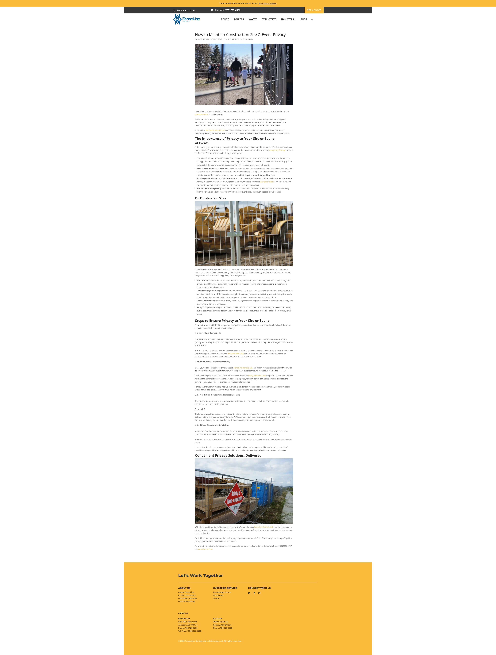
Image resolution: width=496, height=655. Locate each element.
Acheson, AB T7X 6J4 (187, 625)
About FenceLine (186, 592)
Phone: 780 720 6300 (187, 628)
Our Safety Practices (187, 598)
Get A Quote (314, 10)
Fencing (249, 39)
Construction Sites (230, 39)
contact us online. (205, 549)
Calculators (218, 595)
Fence (225, 19)
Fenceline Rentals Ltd (215, 130)
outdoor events (201, 114)
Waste (253, 19)
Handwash (288, 19)
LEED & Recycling (186, 601)
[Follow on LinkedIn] (249, 593)
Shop (304, 19)
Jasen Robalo (203, 39)
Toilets (239, 19)
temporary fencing (277, 150)
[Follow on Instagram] (259, 593)
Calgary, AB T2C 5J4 (222, 625)
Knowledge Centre (222, 592)
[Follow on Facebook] (254, 593)
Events (242, 39)
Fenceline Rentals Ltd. (243, 368)
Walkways (269, 19)
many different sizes (257, 375)
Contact (216, 598)
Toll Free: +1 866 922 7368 (189, 631)
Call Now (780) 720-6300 (228, 10)
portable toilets (267, 181)
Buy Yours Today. (268, 3)
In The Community (187, 595)
